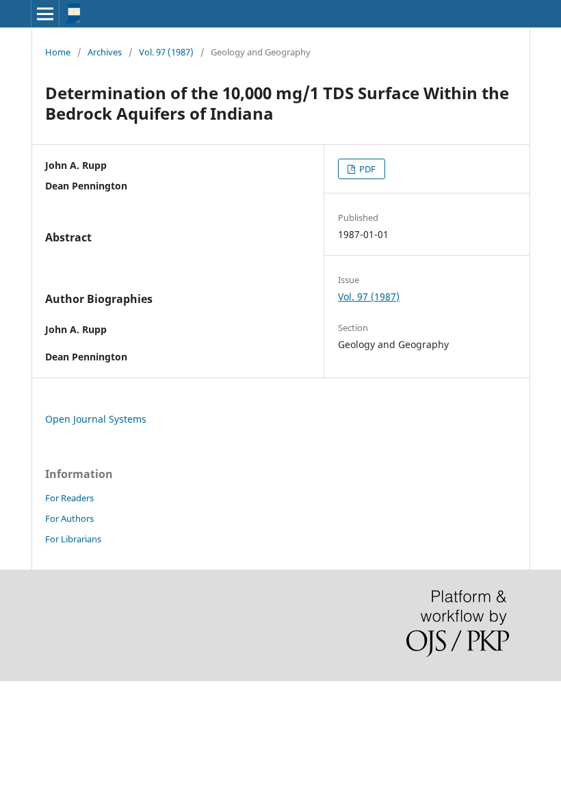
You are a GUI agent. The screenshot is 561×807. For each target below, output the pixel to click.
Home (57, 52)
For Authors (69, 518)
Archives (105, 52)
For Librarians (73, 539)
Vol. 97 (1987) (166, 52)
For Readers (69, 498)
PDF (366, 169)
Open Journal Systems (95, 418)
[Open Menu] (45, 13)
